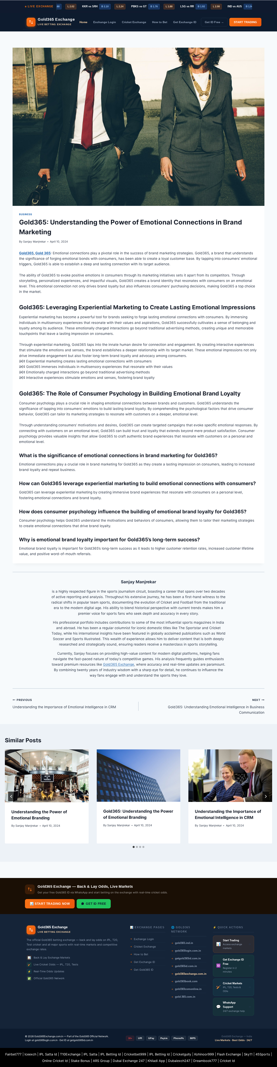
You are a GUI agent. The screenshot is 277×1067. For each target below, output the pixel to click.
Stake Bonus (80, 1061)
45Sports (263, 1054)
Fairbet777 (13, 1054)
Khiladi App (156, 1061)
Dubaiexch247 (179, 1061)
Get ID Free (96, 903)
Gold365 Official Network (93, 1036)
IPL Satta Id (48, 1054)
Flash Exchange (229, 1054)
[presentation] (47, 775)
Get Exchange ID (184, 22)
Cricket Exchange (134, 22)
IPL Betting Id (110, 1054)
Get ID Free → (214, 22)
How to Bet (159, 22)
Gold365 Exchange (118, 664)
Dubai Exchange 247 (129, 1061)
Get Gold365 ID (143, 969)
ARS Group (101, 1061)
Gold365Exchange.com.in (48, 1036)
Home (83, 22)
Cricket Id (227, 1061)
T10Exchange (70, 1054)
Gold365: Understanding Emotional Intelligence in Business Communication (216, 706)
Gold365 (26, 253)
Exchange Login (104, 22)
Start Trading (245, 22)
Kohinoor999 (204, 1054)
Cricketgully (182, 1054)
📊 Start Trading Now (50, 903)
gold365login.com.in (46, 1040)
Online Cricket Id (55, 1061)
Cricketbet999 (135, 1054)
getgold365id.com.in (81, 1040)
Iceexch (30, 1054)
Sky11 (248, 1054)
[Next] (265, 796)
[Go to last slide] (11, 796)
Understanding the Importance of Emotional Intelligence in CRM (64, 703)
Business (25, 214)
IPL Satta (90, 1054)
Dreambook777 (205, 1061)
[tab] (134, 847)
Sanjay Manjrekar (34, 241)
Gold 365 (43, 253)
